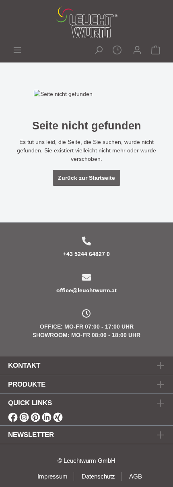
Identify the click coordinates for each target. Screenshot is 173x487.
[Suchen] (98, 51)
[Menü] (17, 51)
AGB (135, 476)
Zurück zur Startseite (86, 178)
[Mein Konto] (137, 51)
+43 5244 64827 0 (86, 254)
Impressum (52, 476)
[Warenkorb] (155, 51)
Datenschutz (98, 476)
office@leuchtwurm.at (86, 290)
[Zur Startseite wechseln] (86, 22)
